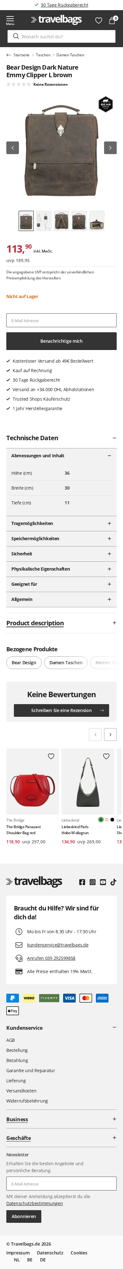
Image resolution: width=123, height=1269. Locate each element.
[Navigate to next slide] (110, 734)
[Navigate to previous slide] (95, 734)
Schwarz (112, 820)
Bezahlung (17, 1060)
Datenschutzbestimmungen (34, 1203)
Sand (106, 820)
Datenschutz (50, 1253)
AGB (10, 1040)
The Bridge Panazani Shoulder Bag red (23, 829)
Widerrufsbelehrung (27, 1101)
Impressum (17, 1253)
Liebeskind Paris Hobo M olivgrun (75, 829)
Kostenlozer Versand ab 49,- (64, 5)
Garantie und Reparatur (30, 1070)
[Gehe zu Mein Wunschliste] (98, 20)
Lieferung (16, 1081)
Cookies (79, 1253)
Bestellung (17, 1050)
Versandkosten (21, 1091)
